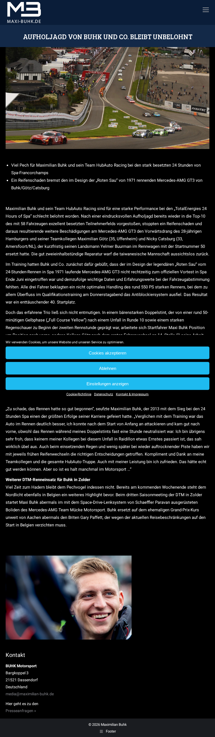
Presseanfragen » (21, 710)
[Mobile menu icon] (205, 9)
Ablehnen (107, 368)
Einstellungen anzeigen (107, 383)
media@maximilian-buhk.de (30, 694)
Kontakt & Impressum (132, 394)
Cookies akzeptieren (107, 352)
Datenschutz (103, 394)
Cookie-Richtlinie (78, 394)
